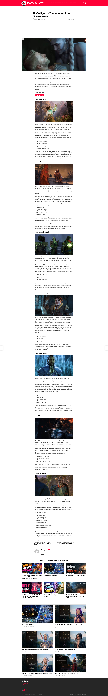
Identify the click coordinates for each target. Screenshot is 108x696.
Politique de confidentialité (81, 694)
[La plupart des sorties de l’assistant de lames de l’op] (37, 663)
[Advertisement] (54, 29)
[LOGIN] (85, 3)
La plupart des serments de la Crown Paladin (35, 649)
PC (23, 688)
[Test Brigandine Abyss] (54, 568)
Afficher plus (40, 95)
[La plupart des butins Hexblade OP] (70, 639)
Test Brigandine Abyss (50, 575)
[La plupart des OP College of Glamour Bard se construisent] (70, 614)
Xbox (28, 573)
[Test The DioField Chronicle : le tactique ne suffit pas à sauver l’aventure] (76, 588)
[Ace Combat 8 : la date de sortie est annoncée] (76, 568)
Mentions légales (73, 694)
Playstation (24, 573)
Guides (45, 573)
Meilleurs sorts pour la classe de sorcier (66, 673)
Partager (23, 39)
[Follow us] (82, 3)
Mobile (24, 685)
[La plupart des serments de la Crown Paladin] (37, 639)
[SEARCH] (83, 3)
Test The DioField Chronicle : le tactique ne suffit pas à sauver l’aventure (75, 596)
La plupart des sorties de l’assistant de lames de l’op (37, 673)
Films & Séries (25, 683)
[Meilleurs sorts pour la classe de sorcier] (70, 663)
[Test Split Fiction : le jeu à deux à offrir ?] (54, 588)
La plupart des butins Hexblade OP (65, 649)
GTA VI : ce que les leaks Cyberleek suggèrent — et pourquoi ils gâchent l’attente (32, 596)
